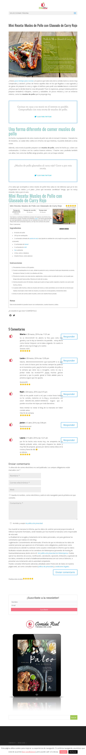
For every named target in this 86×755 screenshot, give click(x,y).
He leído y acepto (28, 523)
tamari (27, 244)
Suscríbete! (44, 610)
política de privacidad (45, 566)
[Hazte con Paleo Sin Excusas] (37, 710)
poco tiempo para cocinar (24, 81)
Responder (69, 336)
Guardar (61, 229)
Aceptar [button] (63, 752)
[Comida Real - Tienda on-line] (43, 624)
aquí (36, 218)
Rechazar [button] (73, 752)
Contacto (12, 743)
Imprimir (66, 229)
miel (25, 247)
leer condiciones (28, 752)
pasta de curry (34, 238)
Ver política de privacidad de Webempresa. (53, 553)
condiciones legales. (62, 566)
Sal (15, 250)
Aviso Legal (21, 743)
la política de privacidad (34, 523)
